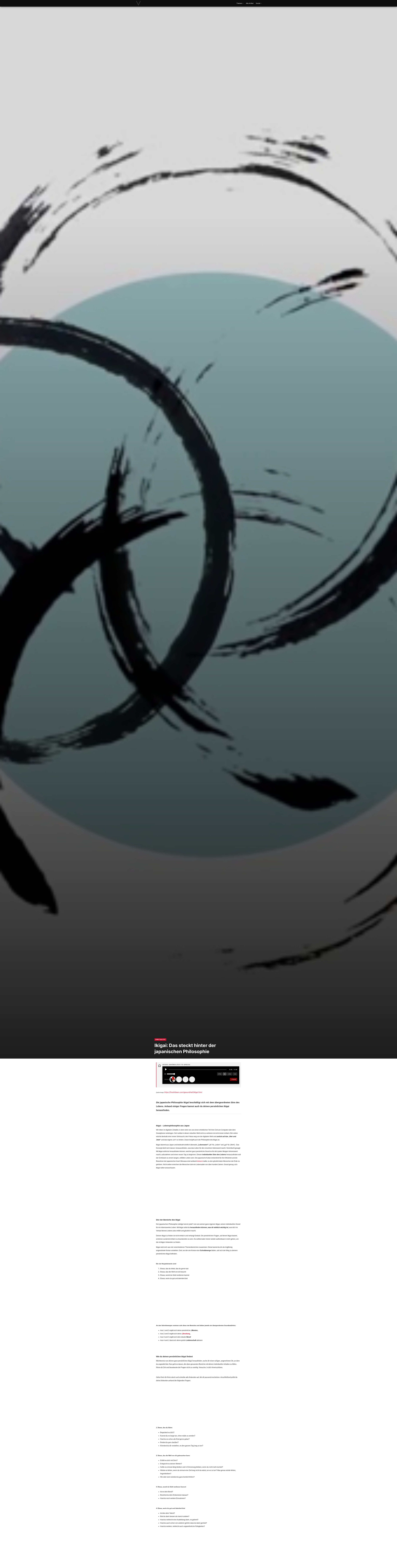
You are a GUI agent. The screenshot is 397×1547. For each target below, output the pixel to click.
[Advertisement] (198, 1192)
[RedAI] (172, 1079)
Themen (239, 3)
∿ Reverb (233, 1079)
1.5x (235, 1074)
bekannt (200, 1161)
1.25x (229, 1074)
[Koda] (179, 1079)
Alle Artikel (249, 3)
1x (224, 1074)
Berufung (186, 1334)
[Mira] (192, 1079)
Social (258, 3)
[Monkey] (185, 1079)
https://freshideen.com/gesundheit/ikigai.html (183, 1092)
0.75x (219, 1074)
